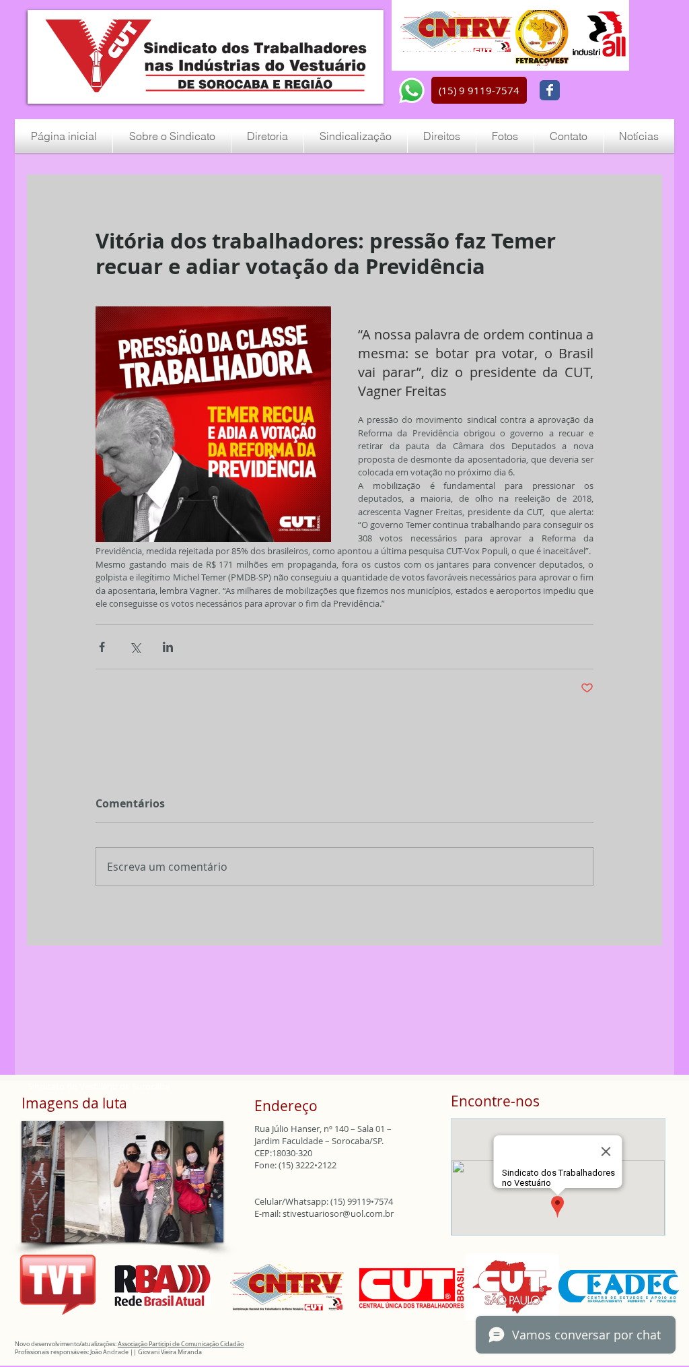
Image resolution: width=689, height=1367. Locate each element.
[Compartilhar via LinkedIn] (167, 646)
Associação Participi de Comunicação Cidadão (181, 1344)
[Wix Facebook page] (550, 90)
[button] (479, 90)
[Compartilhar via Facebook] (102, 646)
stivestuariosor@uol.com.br (338, 1213)
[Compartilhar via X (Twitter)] (135, 646)
